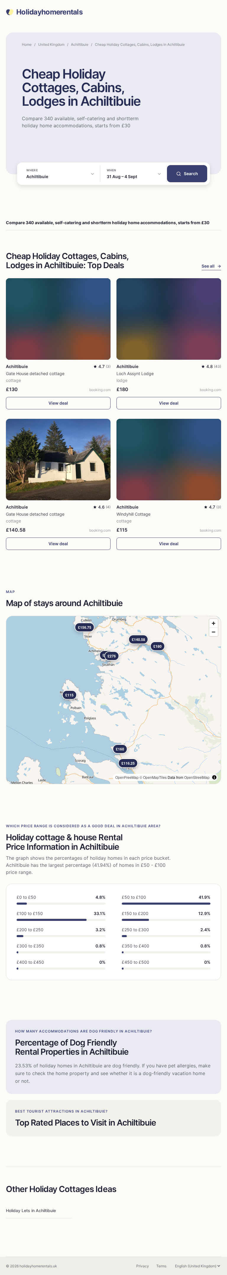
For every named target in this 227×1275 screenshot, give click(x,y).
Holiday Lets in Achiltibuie (31, 1210)
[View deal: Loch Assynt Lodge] (168, 319)
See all (211, 265)
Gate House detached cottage (35, 373)
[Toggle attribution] (214, 777)
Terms (161, 1266)
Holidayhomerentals (49, 12)
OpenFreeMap (127, 777)
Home (27, 44)
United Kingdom (51, 44)
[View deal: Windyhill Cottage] (168, 459)
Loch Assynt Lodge (135, 373)
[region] (113, 700)
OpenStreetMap (197, 777)
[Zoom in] (213, 623)
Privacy (142, 1266)
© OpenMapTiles (153, 777)
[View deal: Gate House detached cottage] (58, 319)
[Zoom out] (213, 632)
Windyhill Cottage (133, 514)
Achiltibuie (79, 44)
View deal (58, 403)
